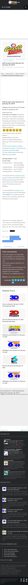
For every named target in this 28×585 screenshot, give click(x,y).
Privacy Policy (13, 581)
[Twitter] (18, 280)
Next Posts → (22, 246)
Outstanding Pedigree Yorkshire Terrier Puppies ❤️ (16, 441)
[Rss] (13, 280)
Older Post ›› (24, 430)
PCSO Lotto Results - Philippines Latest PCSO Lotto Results (13, 450)
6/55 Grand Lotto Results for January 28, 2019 (13, 64)
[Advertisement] (14, 24)
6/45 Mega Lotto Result (8, 148)
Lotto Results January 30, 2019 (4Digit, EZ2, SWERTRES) (15, 452)
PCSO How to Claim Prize (10, 556)
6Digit (7, 565)
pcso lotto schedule (11, 179)
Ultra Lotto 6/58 (13, 573)
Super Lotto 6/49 (16, 571)
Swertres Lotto (4, 573)
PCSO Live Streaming (9, 553)
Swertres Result (11, 146)
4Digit (2, 565)
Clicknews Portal (8, 460)
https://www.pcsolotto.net (16, 277)
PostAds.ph (17, 190)
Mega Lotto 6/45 (11, 568)
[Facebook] (15, 280)
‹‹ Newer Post (4, 430)
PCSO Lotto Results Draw (10, 549)
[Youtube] (13, 282)
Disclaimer (2, 582)
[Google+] (21, 280)
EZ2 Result (19, 146)
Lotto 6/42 (3, 568)
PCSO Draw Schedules (9, 554)
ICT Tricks (7, 470)
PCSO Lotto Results (10, 154)
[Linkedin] (24, 280)
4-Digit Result (12, 150)
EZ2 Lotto (13, 565)
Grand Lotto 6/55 (21, 565)
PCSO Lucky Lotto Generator (11, 551)
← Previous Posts (7, 246)
